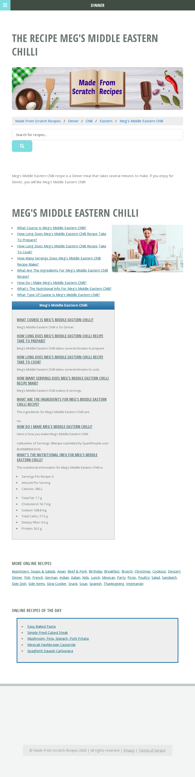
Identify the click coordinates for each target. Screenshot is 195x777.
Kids (85, 577)
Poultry (144, 577)
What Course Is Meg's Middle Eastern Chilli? (51, 227)
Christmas (143, 571)
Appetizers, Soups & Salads (33, 571)
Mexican (108, 577)
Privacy (129, 750)
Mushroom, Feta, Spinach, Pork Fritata (58, 638)
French (37, 577)
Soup (83, 583)
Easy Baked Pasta (41, 626)
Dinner (17, 577)
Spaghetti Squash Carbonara (50, 650)
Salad (155, 577)
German (51, 577)
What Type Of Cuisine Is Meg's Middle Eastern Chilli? (58, 294)
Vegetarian (134, 583)
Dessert (174, 571)
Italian (75, 577)
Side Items (36, 583)
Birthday (95, 571)
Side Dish (19, 583)
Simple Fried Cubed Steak (47, 632)
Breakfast (112, 571)
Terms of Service (152, 750)
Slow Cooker (57, 583)
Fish (27, 577)
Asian (61, 571)
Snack (73, 583)
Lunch (95, 577)
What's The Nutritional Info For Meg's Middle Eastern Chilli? (64, 288)
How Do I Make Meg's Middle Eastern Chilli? (52, 282)
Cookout (159, 571)
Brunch (127, 571)
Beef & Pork (77, 571)
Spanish (95, 583)
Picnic (131, 577)
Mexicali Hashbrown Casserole (51, 644)
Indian (64, 577)
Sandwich (169, 577)
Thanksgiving (113, 583)
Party (121, 577)
